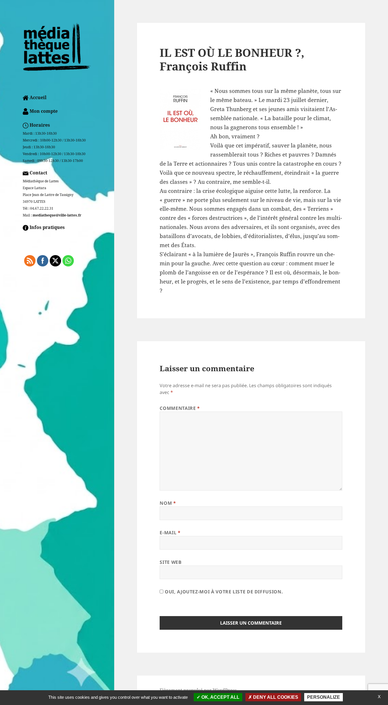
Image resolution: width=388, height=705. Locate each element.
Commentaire (180, 408)
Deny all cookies (275, 697)
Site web (171, 562)
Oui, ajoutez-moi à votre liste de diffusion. (223, 592)
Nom (168, 503)
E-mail (170, 532)
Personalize (323, 697)
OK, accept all (219, 697)
